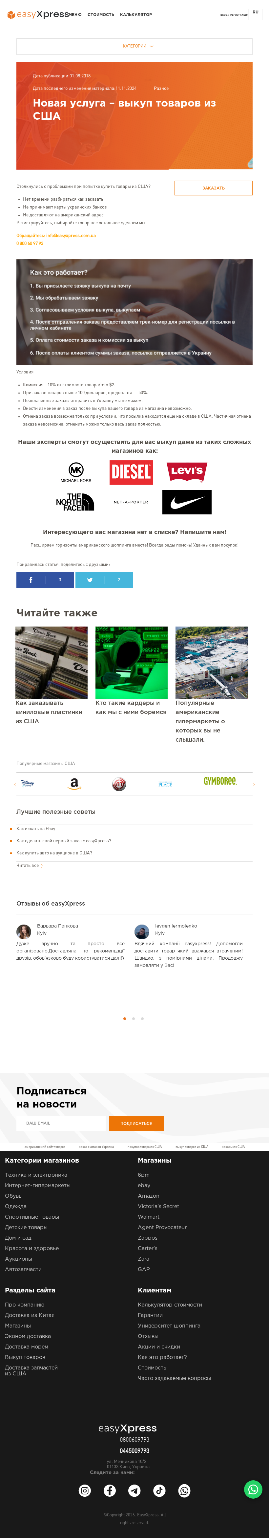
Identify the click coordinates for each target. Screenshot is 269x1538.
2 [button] (133, 1018)
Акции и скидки (159, 1347)
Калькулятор (136, 15)
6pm (144, 1175)
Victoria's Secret (158, 1206)
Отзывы (148, 1336)
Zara (143, 1259)
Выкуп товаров (25, 1357)
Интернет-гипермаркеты (38, 1185)
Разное (161, 88)
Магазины (18, 1326)
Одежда (16, 1206)
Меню (75, 15)
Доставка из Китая (29, 1315)
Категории (134, 46)
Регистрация (239, 15)
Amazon (148, 1196)
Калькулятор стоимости (170, 1305)
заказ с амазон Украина (96, 1147)
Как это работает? (162, 1357)
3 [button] (142, 1018)
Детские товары (26, 1227)
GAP (144, 1269)
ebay (144, 1185)
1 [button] (124, 1018)
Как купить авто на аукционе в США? (54, 853)
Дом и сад (18, 1238)
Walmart (148, 1217)
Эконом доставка (28, 1336)
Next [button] (254, 785)
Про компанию (24, 1305)
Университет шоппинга (169, 1326)
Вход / (224, 15)
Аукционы (18, 1259)
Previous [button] (15, 785)
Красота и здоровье (32, 1248)
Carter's (147, 1248)
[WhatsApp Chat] (253, 1489)
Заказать (213, 188)
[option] (43, 784)
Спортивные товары (32, 1217)
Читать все (28, 865)
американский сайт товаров (45, 1147)
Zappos (147, 1238)
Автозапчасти (23, 1269)
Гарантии (150, 1315)
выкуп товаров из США (192, 1147)
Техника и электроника (36, 1175)
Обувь (13, 1196)
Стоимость (101, 15)
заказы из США (233, 1147)
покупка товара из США (145, 1147)
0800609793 (134, 1440)
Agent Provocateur (162, 1227)
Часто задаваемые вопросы (174, 1378)
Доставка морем (26, 1347)
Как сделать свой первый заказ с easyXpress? (63, 841)
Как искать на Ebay (35, 829)
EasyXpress (147, 1515)
